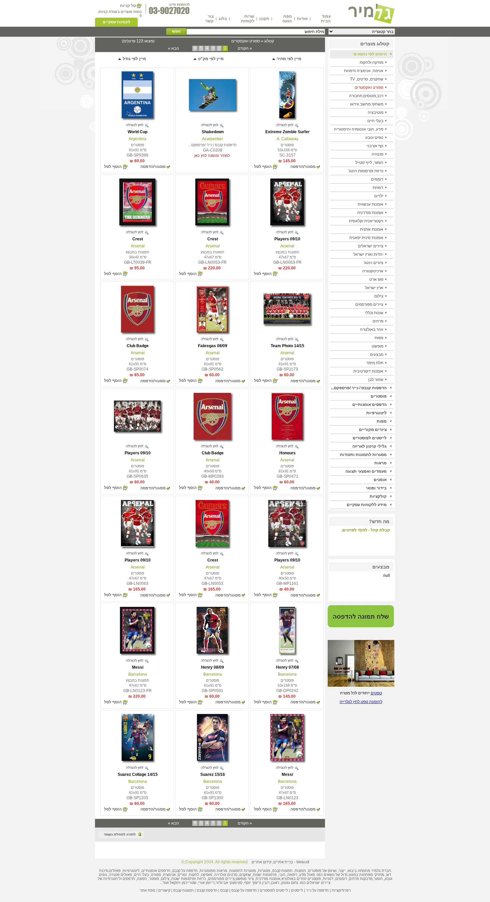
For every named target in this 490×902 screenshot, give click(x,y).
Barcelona (287, 674)
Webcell (302, 862)
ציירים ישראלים (370, 246)
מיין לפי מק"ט (210, 58)
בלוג (223, 18)
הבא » (173, 48)
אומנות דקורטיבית (368, 371)
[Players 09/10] (287, 224)
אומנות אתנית (371, 229)
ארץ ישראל (374, 287)
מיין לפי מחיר (288, 58)
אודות (302, 18)
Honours (287, 453)
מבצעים (376, 354)
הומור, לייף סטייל (369, 162)
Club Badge (138, 346)
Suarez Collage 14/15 (138, 774)
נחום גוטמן (289, 883)
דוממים (377, 179)
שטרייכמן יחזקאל (183, 883)
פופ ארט (376, 279)
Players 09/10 (287, 239)
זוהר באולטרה (371, 329)
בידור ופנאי (376, 488)
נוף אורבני (375, 146)
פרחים (378, 321)
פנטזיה (377, 154)
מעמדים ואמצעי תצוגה (366, 471)
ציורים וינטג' (373, 262)
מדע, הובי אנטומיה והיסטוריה (358, 129)
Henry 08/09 (212, 667)
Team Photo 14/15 (287, 346)
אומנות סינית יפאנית (366, 237)
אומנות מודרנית (370, 212)
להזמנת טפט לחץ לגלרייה (361, 701)
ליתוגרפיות (112, 879)
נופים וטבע (374, 137)
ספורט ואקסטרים (369, 87)
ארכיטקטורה (372, 271)
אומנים (380, 479)
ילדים (378, 196)
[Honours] (287, 438)
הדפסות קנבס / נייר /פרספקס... (359, 388)
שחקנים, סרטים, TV (366, 79)
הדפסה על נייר (317, 890)
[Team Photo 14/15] (286, 323)
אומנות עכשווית (370, 204)
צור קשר (209, 18)
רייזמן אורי (206, 883)
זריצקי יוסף (252, 883)
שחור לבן (375, 379)
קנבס (224, 890)
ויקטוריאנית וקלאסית (366, 221)
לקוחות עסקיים (116, 22)
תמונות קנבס (183, 890)
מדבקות (366, 879)
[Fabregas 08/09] (212, 331)
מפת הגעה (287, 18)
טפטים (376, 693)
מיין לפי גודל (134, 58)
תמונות (300, 871)
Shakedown (213, 132)
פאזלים (115, 871)
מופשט (377, 346)
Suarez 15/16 (212, 774)
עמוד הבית (326, 18)
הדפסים (129, 879)
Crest (212, 239)
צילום (378, 296)
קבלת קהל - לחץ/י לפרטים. (365, 530)
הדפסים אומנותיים (369, 404)
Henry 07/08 (287, 667)
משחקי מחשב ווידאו (366, 104)
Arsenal (287, 246)
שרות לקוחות (247, 18)
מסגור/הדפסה (303, 166)
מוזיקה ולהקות (371, 62)
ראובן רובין (270, 883)
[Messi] (137, 652)
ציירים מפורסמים (369, 304)
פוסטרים (379, 396)
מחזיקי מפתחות (371, 875)
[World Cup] (137, 117)
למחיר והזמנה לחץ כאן (212, 156)
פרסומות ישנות (265, 875)
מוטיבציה (375, 112)
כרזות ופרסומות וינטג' (365, 171)
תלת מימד (374, 363)
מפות (379, 337)
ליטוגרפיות (376, 413)
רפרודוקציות (341, 890)
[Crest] (212, 224)
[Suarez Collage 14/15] (137, 759)
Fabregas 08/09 (212, 346)
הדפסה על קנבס (185, 871)
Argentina (137, 139)
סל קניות (128, 5)
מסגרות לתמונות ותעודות (363, 454)
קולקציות (378, 496)
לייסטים (297, 890)
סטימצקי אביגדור (229, 883)
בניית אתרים (283, 862)
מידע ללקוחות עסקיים (367, 504)
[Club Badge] (137, 331)
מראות (380, 463)
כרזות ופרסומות (193, 879)
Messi (137, 667)
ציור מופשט (245, 879)
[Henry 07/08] (287, 652)
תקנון (264, 18)
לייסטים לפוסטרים (370, 438)
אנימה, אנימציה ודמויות (363, 70)
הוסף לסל (263, 166)
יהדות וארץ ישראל (368, 254)
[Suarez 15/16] (212, 759)
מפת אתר (147, 890)
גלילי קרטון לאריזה (369, 446)
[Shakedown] (212, 109)
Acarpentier (212, 139)
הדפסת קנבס (207, 890)
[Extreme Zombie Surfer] (287, 117)
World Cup (137, 132)
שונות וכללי (374, 312)
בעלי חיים (375, 121)
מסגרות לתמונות (242, 871)
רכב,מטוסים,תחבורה (366, 95)
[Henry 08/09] (212, 652)
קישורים (164, 890)
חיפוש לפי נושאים (370, 54)
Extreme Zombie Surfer (287, 132)
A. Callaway (287, 139)
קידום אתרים (261, 862)
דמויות (378, 187)
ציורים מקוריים (373, 429)
